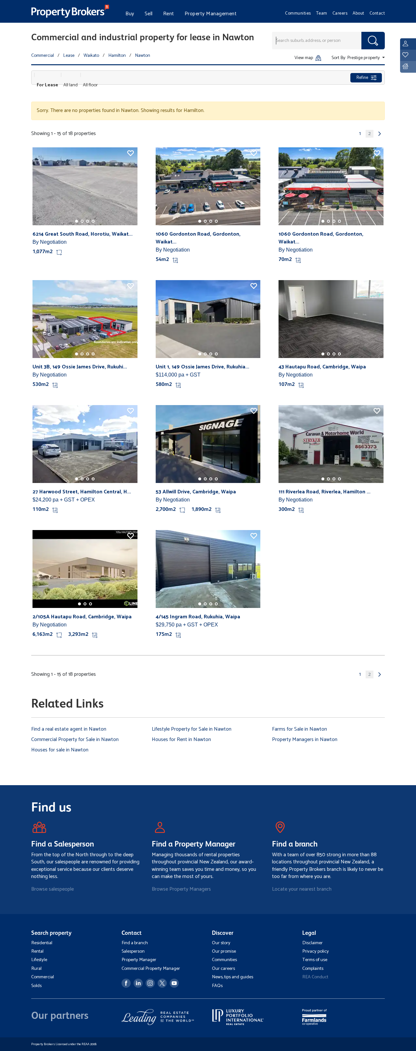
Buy (129, 13)
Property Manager (139, 960)
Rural (36, 968)
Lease (68, 55)
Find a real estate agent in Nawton (68, 729)
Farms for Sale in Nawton (299, 729)
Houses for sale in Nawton (59, 750)
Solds (36, 986)
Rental (37, 951)
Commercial (42, 55)
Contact (377, 13)
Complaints (312, 968)
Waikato (91, 55)
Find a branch (135, 943)
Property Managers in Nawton (304, 739)
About (358, 13)
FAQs (217, 986)
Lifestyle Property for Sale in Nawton (191, 729)
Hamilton (117, 55)
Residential (41, 943)
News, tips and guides (232, 977)
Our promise (224, 951)
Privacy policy (315, 951)
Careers (340, 13)
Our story (221, 943)
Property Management (211, 13)
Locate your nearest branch (302, 889)
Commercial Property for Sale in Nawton (75, 739)
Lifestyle (39, 960)
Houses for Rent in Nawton (181, 739)
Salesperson (133, 951)
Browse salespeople (52, 889)
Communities (298, 13)
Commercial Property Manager (151, 968)
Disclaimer (312, 943)
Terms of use (314, 960)
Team (321, 13)
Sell (149, 13)
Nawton (142, 55)
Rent (168, 13)
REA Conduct (315, 977)
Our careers (223, 968)
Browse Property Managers (181, 889)
